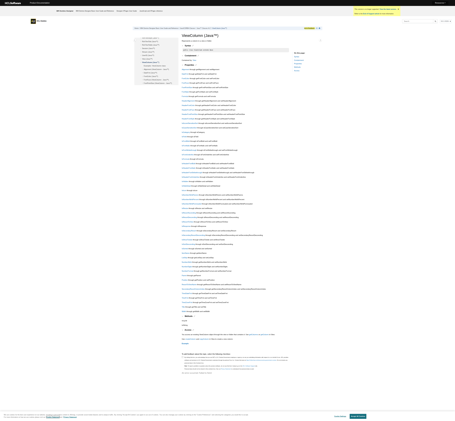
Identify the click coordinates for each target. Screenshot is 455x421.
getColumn (265, 334)
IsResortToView (187, 222)
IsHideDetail (186, 186)
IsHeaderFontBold (188, 163)
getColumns (253, 334)
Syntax (296, 57)
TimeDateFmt (187, 293)
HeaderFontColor (188, 105)
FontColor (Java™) (151, 76)
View (194, 60)
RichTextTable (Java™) (150, 45)
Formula (185, 96)
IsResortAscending (189, 213)
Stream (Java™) (148, 52)
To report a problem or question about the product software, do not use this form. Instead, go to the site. (221, 366)
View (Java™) (147, 59)
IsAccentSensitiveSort (190, 123)
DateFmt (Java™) (150, 73)
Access (296, 71)
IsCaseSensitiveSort (189, 128)
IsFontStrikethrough (189, 150)
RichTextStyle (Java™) (150, 38)
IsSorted (185, 249)
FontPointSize (187, 87)
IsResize (185, 208)
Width (184, 311)
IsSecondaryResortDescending (193, 235)
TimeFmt (185, 298)
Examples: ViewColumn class (155, 66)
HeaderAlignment (188, 101)
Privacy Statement (226, 369)
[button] (141, 38)
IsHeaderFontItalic (189, 168)
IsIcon (184, 190)
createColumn (190, 339)
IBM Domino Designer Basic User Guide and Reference (95, 11)
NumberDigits (187, 267)
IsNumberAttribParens (190, 195)
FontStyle (185, 92)
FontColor (185, 78)
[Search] (435, 21)
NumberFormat (187, 271)
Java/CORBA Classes (187, 28)
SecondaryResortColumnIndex (193, 289)
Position (185, 280)
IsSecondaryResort (189, 231)
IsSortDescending (188, 244)
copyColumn (204, 339)
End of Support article (371, 14)
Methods (297, 67)
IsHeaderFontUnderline (190, 177)
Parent (184, 275)
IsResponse (186, 226)
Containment (299, 60)
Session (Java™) (148, 48)
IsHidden (185, 181)
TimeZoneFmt (187, 302)
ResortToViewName (189, 284)
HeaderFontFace (188, 110)
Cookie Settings (340, 416)
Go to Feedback (309, 28)
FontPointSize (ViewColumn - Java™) (158, 83)
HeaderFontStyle (188, 119)
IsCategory (186, 132)
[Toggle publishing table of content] (134, 40)
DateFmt (185, 74)
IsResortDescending (189, 217)
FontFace (185, 83)
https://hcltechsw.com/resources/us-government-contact (261, 360)
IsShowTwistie (187, 240)
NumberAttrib (187, 262)
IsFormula (185, 159)
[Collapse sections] (317, 28)
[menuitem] (95, 11)
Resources (439, 3)
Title (183, 307)
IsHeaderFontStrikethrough (192, 172)
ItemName (186, 253)
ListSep (184, 258)
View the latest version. (388, 9)
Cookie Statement (52, 417)
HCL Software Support (249, 366)
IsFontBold (186, 141)
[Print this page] (320, 28)
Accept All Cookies (358, 416)
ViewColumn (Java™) (219, 28)
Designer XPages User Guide (127, 11)
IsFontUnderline (188, 155)
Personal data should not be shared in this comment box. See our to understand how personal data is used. (219, 369)
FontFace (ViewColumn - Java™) (156, 80)
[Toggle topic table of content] (320, 40)
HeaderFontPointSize (190, 114)
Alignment (185, 69)
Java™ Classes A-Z (203, 28)
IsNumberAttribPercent (190, 199)
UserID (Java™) (148, 55)
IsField (184, 137)
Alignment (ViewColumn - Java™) (156, 69)
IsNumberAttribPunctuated (192, 204)
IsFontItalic (186, 146)
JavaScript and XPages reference (151, 11)
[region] (227, 416)
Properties (298, 64)
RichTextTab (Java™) (150, 41)
